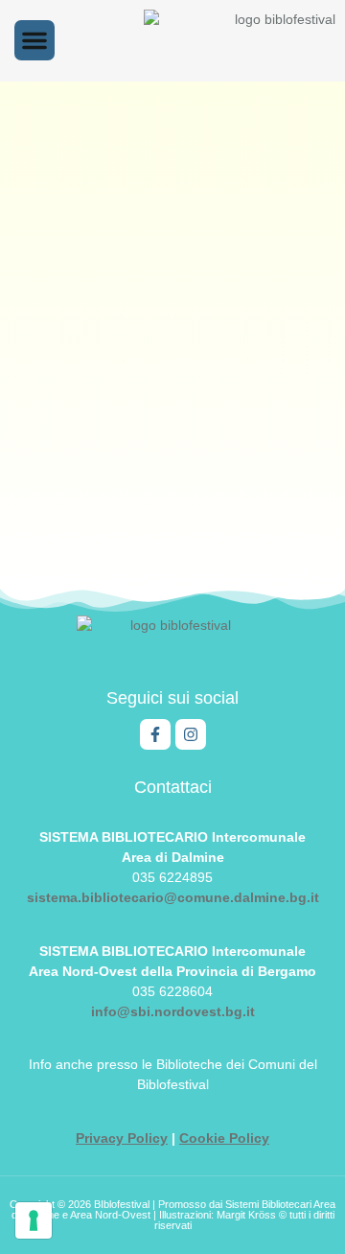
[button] (34, 40)
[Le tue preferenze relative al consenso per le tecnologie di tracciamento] (33, 1220)
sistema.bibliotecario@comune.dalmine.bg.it (173, 897)
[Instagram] (190, 734)
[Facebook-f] (155, 734)
